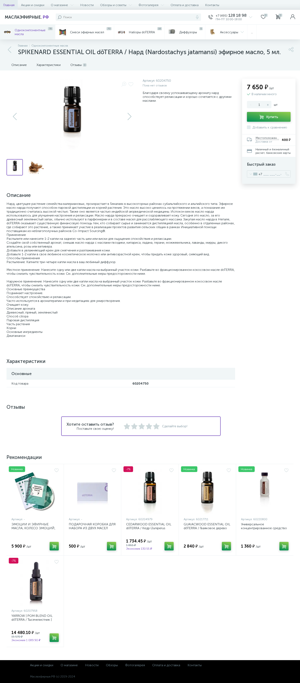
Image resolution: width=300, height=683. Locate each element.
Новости (87, 5)
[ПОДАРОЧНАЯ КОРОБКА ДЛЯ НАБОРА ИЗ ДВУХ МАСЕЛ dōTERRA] (92, 491)
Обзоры (112, 665)
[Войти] (292, 17)
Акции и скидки (32, 5)
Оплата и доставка (185, 5)
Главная (8, 5)
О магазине (59, 5)
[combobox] (254, 174)
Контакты (212, 5)
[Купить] (54, 546)
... (252, 32)
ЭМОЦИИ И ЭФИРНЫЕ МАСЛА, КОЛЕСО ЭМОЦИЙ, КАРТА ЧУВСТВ (33, 528)
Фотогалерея (148, 5)
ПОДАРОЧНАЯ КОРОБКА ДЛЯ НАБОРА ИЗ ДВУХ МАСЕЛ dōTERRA (92, 528)
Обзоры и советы (113, 5)
